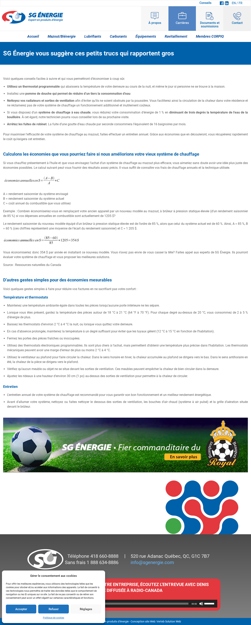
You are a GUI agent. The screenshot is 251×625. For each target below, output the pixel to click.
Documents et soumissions (209, 24)
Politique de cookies (53, 617)
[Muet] (201, 604)
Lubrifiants (92, 36)
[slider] (209, 603)
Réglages (86, 609)
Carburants (118, 36)
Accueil (33, 36)
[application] (125, 604)
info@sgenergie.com (152, 562)
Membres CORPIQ (210, 36)
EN (234, 3)
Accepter (21, 609)
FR (240, 3)
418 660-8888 (103, 556)
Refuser (54, 609)
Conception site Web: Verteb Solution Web (156, 621)
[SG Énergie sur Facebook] (222, 3)
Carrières (182, 23)
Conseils (205, 3)
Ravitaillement (176, 36)
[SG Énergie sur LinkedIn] (227, 3)
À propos (154, 23)
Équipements (146, 36)
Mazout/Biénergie (62, 36)
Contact (237, 23)
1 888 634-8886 (101, 562)
